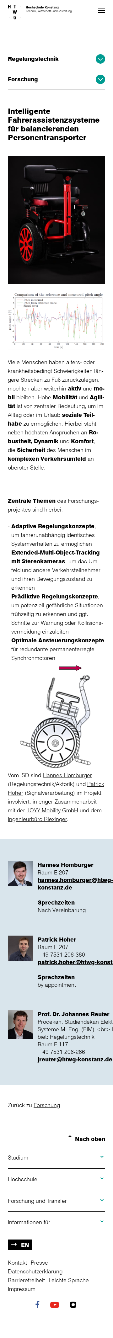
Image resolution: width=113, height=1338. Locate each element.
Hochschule (22, 1179)
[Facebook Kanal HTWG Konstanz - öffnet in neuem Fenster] (39, 1305)
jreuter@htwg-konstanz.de (75, 1059)
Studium (18, 1157)
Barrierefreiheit (26, 1280)
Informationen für (29, 1222)
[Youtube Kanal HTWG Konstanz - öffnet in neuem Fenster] (56, 1305)
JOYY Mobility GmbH (52, 810)
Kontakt (17, 1262)
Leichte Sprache (69, 1280)
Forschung (23, 79)
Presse (39, 1262)
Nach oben (90, 1138)
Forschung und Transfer (37, 1200)
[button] (101, 10)
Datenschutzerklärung (35, 1271)
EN (25, 1244)
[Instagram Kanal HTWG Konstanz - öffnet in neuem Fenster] (74, 1305)
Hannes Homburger (67, 775)
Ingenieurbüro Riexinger (37, 818)
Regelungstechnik (33, 58)
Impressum (21, 1288)
